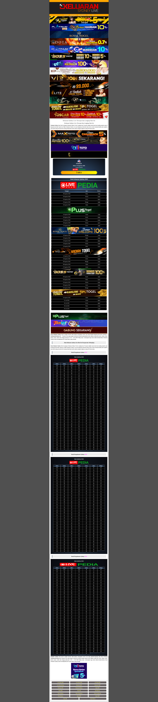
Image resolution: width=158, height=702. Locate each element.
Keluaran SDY (79, 685)
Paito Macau (60, 696)
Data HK (79, 690)
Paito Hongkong (97, 693)
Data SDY (97, 687)
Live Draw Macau (60, 685)
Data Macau (97, 690)
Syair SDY (79, 696)
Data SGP (61, 690)
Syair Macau (92, 698)
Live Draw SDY (60, 682)
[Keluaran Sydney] (79, 20)
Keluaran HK (60, 687)
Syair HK (65, 698)
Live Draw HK (97, 682)
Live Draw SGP (79, 682)
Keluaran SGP (97, 685)
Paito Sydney (60, 693)
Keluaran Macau (79, 687)
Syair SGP (97, 696)
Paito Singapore (79, 693)
